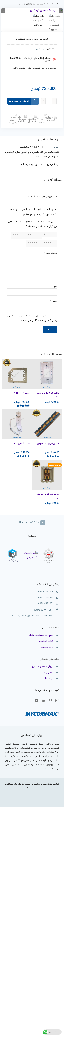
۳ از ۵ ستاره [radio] (21, 235)
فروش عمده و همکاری (42, 666)
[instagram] (57, 701)
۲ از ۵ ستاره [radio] (37, 235)
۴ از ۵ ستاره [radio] (53, 243)
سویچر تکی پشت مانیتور (48, 443)
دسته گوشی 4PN (22, 443)
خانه (57, 3)
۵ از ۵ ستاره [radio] (37, 243)
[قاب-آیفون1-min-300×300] (32, 10)
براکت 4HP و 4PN (22, 393)
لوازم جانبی (41, 48)
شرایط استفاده (46, 641)
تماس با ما (48, 672)
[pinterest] (50, 701)
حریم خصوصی (46, 647)
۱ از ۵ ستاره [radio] (50, 234)
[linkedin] (43, 701)
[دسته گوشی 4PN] (17, 424)
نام (54, 286)
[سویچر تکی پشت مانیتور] (47, 424)
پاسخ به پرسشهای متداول (40, 635)
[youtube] (36, 701)
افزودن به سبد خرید (19, 101)
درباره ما (49, 678)
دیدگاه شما (50, 253)
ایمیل (53, 301)
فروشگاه (49, 3)
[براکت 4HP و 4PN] (17, 374)
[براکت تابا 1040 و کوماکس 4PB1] (47, 374)
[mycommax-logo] (42, 710)
